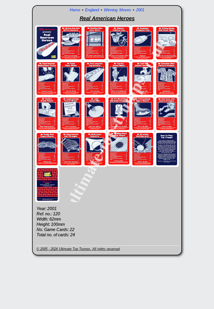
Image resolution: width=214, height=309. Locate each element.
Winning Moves (117, 10)
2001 (140, 10)
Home (75, 10)
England (92, 10)
